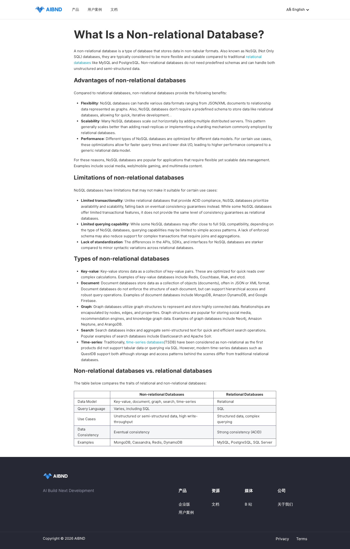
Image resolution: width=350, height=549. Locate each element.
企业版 (184, 504)
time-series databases (145, 342)
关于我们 (285, 504)
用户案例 (95, 9)
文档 (114, 9)
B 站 (248, 504)
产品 (75, 9)
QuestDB (42, 8)
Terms (301, 538)
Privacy (282, 538)
